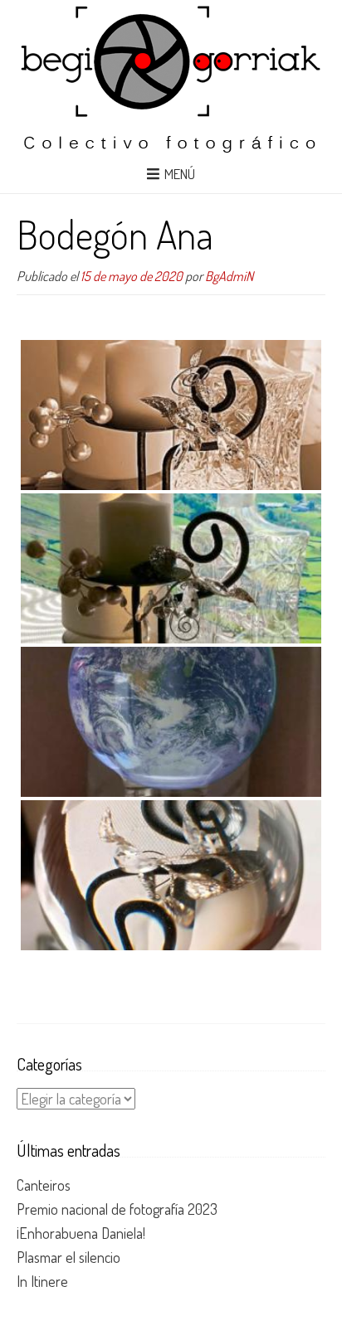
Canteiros (44, 1185)
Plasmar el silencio (68, 1257)
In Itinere (42, 1281)
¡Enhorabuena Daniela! (81, 1233)
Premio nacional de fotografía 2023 (117, 1209)
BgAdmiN (229, 275)
